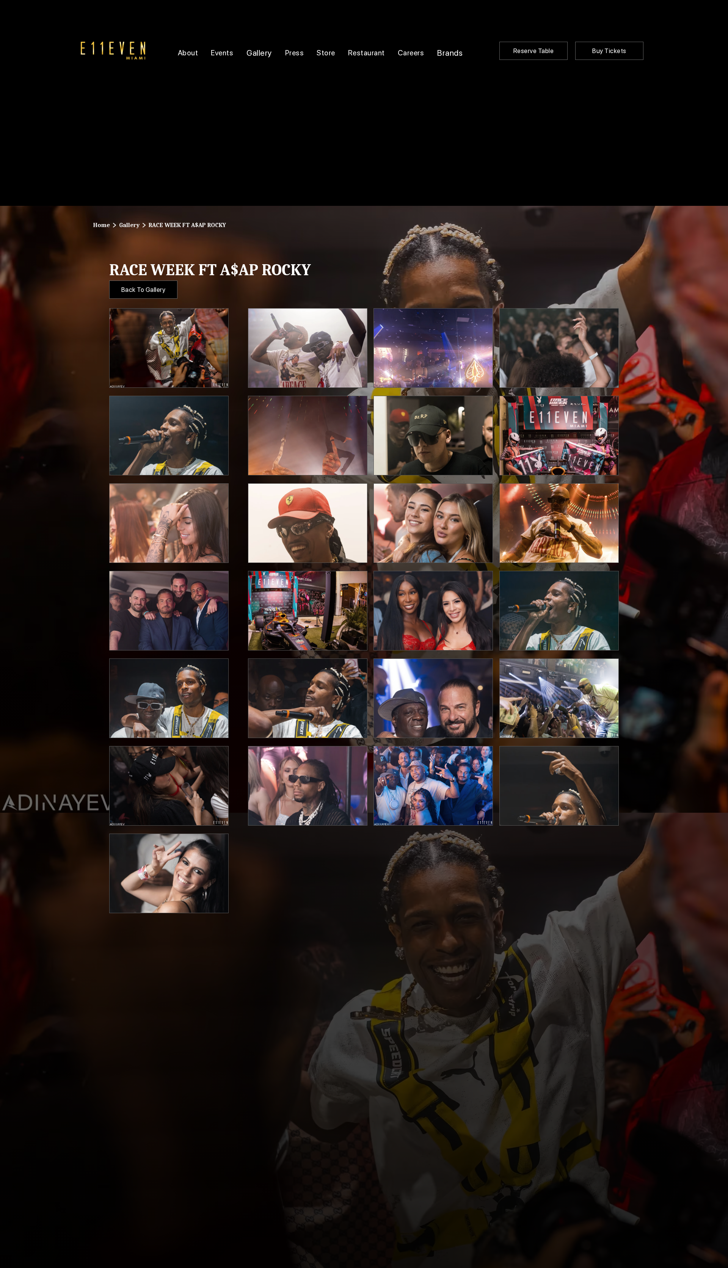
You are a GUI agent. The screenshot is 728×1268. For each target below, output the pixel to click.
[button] (259, 51)
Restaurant (366, 52)
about (188, 52)
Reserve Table (533, 51)
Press (294, 52)
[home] (113, 51)
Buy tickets (609, 51)
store (326, 52)
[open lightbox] (169, 348)
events (222, 52)
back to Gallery (143, 289)
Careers (411, 52)
